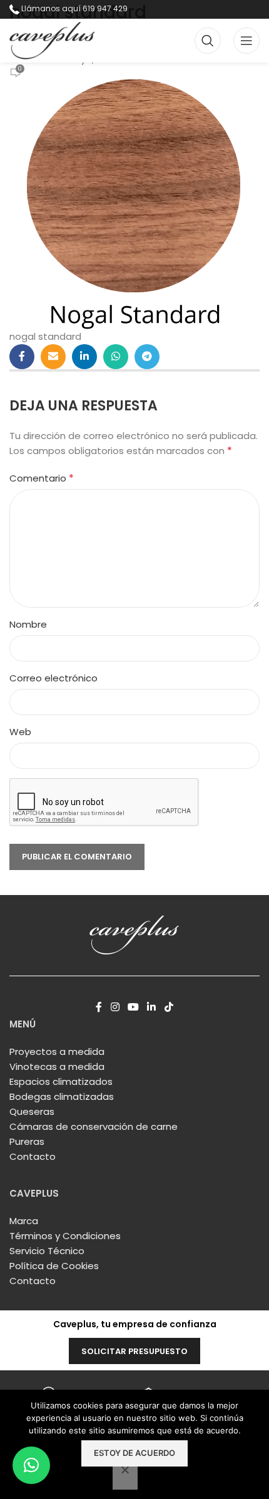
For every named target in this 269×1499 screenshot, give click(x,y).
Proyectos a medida (56, 1051)
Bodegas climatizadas (61, 1096)
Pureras (26, 1141)
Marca (23, 1220)
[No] (125, 1476)
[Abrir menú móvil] (246, 40)
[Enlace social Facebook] (21, 356)
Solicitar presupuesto (134, 1351)
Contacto (32, 1156)
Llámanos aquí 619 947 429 (74, 8)
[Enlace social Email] (53, 356)
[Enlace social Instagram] (114, 1007)
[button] (31, 1465)
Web (20, 731)
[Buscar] (207, 40)
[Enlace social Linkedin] (84, 356)
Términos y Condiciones (65, 1235)
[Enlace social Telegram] (147, 356)
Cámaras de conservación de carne (93, 1126)
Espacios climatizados (61, 1081)
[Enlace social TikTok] (168, 1007)
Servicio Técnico (46, 1250)
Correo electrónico (53, 678)
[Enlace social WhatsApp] (115, 356)
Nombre (28, 624)
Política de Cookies (54, 1265)
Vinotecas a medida (56, 1066)
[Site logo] (52, 39)
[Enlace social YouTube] (133, 1007)
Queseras (31, 1111)
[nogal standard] (134, 203)
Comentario (41, 478)
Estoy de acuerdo (134, 1453)
